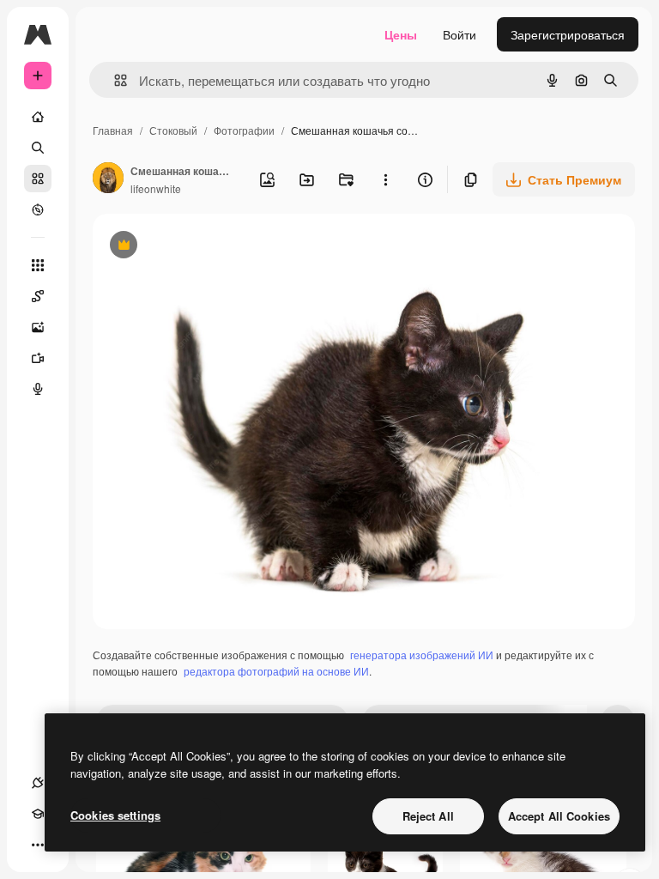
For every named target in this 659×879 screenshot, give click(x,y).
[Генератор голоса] (37, 389)
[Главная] (37, 116)
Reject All (428, 816)
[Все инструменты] (37, 265)
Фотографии (244, 130)
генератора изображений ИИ (421, 654)
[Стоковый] (37, 178)
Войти (459, 34)
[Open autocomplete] (113, 80)
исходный (207, 247)
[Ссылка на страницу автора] (108, 179)
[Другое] (37, 844)
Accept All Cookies (559, 816)
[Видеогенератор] (37, 358)
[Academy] (37, 813)
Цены (400, 34)
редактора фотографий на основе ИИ (276, 671)
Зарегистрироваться (568, 34)
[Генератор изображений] (37, 327)
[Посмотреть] (37, 209)
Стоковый (173, 130)
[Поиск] (37, 147)
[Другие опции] (385, 179)
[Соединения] (37, 783)
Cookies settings (115, 815)
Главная (113, 130)
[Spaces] (37, 296)
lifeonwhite (155, 188)
